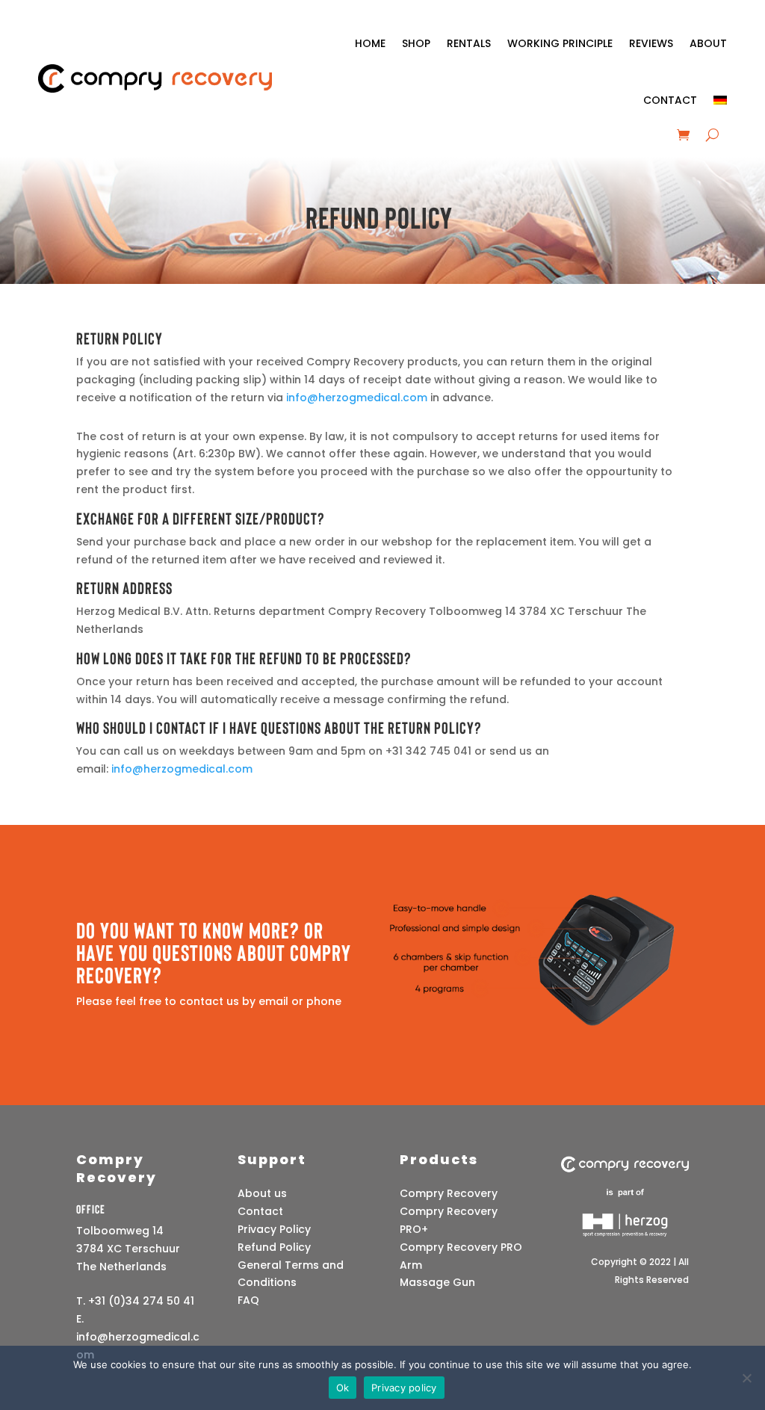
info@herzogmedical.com (358, 397)
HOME (370, 43)
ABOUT (708, 43)
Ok (343, 1388)
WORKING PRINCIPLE (560, 43)
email (273, 1001)
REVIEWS (651, 43)
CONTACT (670, 100)
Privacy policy (404, 1388)
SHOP (416, 43)
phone (323, 1001)
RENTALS (469, 43)
